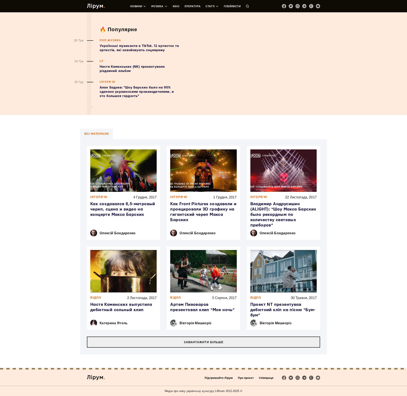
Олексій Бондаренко (118, 233)
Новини (136, 6)
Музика (157, 6)
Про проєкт (246, 378)
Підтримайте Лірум (219, 378)
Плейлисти (232, 6)
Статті (210, 6)
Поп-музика (110, 40)
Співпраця (266, 378)
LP (101, 61)
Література (192, 6)
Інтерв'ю (107, 82)
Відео (95, 297)
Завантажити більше (203, 342)
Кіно (176, 6)
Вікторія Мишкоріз (195, 323)
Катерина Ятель (114, 323)
